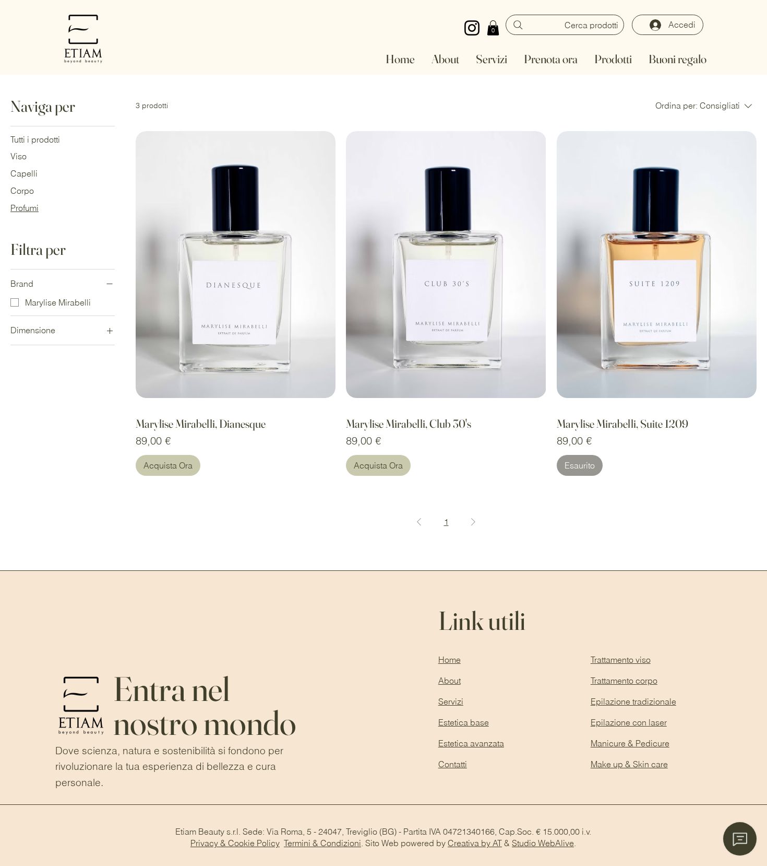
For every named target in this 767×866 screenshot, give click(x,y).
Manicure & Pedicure (630, 743)
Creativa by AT (475, 843)
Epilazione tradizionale (633, 701)
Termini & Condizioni (322, 843)
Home (449, 659)
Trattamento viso (621, 659)
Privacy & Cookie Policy (235, 843)
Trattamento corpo (624, 680)
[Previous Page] (419, 521)
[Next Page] (473, 521)
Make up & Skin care (629, 764)
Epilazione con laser (629, 722)
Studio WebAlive (543, 843)
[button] (493, 28)
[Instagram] (472, 28)
